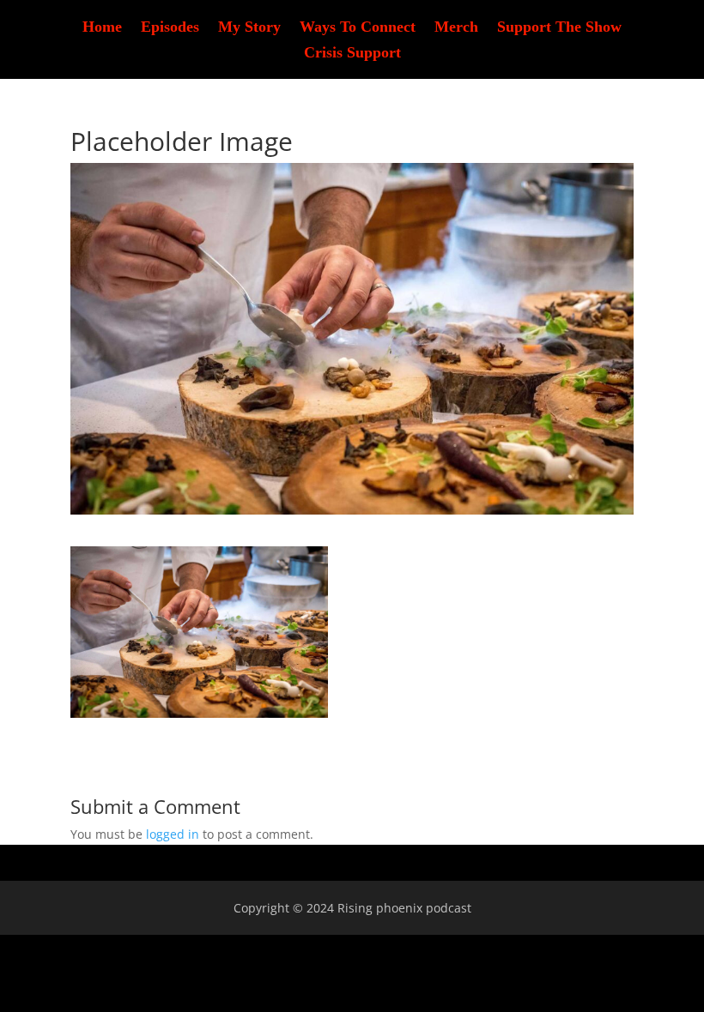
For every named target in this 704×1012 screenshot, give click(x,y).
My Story (249, 28)
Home (102, 28)
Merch (456, 28)
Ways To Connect (358, 28)
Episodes (170, 28)
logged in (172, 834)
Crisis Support (352, 53)
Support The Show (559, 28)
